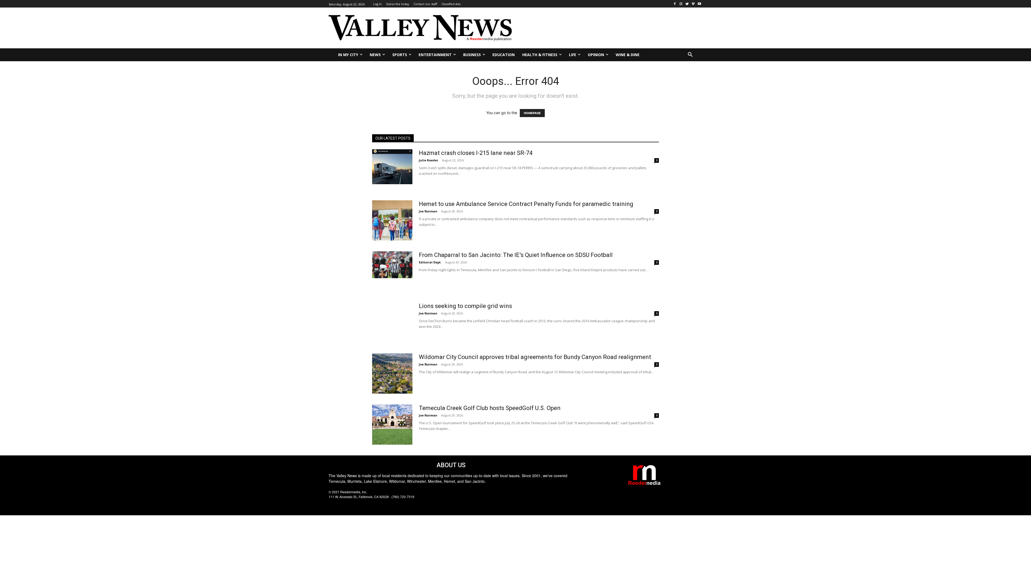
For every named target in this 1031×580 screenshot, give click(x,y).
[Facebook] (675, 4)
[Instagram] (681, 4)
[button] (690, 54)
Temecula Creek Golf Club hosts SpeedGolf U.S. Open (490, 408)
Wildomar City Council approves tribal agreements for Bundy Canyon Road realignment (535, 357)
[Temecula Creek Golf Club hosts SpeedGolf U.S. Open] (392, 424)
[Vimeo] (693, 4)
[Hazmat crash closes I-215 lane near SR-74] (392, 166)
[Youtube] (699, 4)
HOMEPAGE (532, 113)
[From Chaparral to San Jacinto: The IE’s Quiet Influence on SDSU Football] (392, 264)
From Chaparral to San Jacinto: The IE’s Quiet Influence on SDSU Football (516, 255)
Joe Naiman (428, 211)
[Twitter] (687, 4)
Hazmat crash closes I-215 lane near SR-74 (475, 153)
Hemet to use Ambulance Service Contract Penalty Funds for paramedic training (526, 204)
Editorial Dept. (430, 262)
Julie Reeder (428, 160)
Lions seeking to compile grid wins (465, 306)
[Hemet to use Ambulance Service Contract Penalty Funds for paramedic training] (392, 220)
